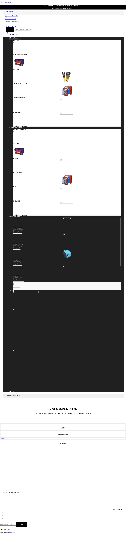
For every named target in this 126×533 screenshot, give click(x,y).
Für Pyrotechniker (8, 517)
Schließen (11, 532)
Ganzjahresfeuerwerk (9, 515)
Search (21, 524)
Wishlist (63, 443)
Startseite (6, 512)
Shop (63, 428)
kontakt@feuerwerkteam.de (29, 479)
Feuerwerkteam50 (5, 2)
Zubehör (6, 518)
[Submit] (10, 29)
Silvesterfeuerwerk (9, 514)
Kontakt (5, 520)
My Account (63, 434)
